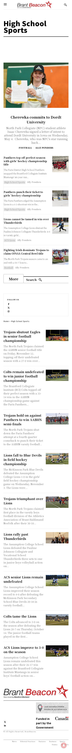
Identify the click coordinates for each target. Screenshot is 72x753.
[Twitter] (8, 307)
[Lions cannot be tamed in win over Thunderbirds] (60, 226)
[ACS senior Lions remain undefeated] (57, 580)
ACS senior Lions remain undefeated (23, 579)
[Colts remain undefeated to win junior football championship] (57, 375)
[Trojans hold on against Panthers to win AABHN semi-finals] (57, 418)
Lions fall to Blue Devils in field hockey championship (22, 459)
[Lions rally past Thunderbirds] (57, 537)
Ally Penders (44, 147)
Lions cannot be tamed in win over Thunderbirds (26, 220)
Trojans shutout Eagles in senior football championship (21, 336)
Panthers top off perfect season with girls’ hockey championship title (25, 161)
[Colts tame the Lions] (57, 619)
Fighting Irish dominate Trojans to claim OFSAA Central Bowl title (26, 251)
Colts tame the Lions (19, 616)
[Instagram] (8, 310)
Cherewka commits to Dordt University (36, 119)
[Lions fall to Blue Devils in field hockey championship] (57, 458)
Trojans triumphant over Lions (23, 500)
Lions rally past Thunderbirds (15, 536)
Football (25, 148)
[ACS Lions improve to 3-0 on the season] (57, 651)
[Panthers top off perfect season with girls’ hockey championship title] (60, 164)
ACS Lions (9, 240)
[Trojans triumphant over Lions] (57, 502)
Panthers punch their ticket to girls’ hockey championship (23, 193)
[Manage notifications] (64, 745)
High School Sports (14, 182)
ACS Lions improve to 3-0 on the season (23, 649)
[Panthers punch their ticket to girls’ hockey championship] (60, 198)
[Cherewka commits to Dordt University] (36, 85)
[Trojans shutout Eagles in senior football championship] (57, 335)
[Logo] (34, 4)
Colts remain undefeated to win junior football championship (23, 376)
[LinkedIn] (4, 725)
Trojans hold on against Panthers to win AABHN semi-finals (22, 419)
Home (6, 321)
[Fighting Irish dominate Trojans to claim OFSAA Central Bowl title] (60, 256)
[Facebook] (8, 303)
